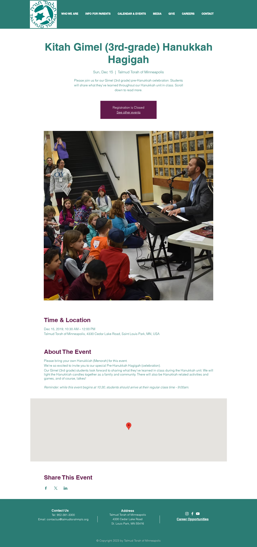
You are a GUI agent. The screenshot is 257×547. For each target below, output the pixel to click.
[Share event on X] (56, 488)
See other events (129, 112)
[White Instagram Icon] (187, 513)
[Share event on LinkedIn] (65, 488)
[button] (132, 14)
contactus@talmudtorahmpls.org (68, 519)
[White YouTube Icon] (198, 513)
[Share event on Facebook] (46, 488)
